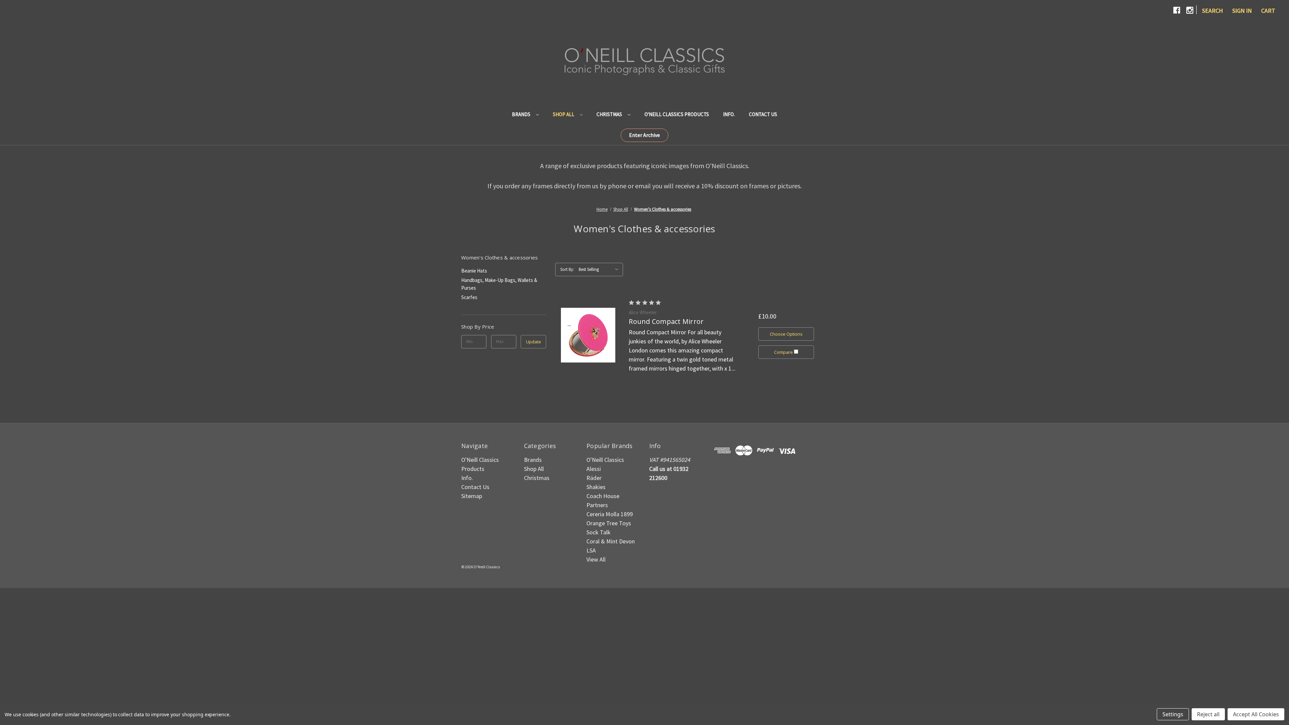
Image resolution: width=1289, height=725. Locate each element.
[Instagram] (1189, 10)
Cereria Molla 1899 (609, 514)
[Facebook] (1176, 10)
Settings (1172, 714)
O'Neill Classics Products (676, 114)
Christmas (609, 114)
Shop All (564, 114)
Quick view (588, 335)
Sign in (1242, 10)
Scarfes (469, 297)
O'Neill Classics (605, 460)
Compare (784, 352)
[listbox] (600, 269)
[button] (644, 135)
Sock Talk (598, 532)
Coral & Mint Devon (610, 541)
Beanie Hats (474, 271)
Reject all (1208, 714)
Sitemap (471, 496)
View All (596, 559)
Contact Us (763, 114)
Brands (521, 114)
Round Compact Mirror (666, 321)
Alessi (593, 469)
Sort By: (567, 269)
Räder (594, 478)
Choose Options (786, 334)
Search (1212, 10)
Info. (729, 114)
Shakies (596, 487)
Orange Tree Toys (608, 523)
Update (533, 342)
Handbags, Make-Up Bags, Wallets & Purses (499, 284)
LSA (591, 550)
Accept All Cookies (1256, 714)
